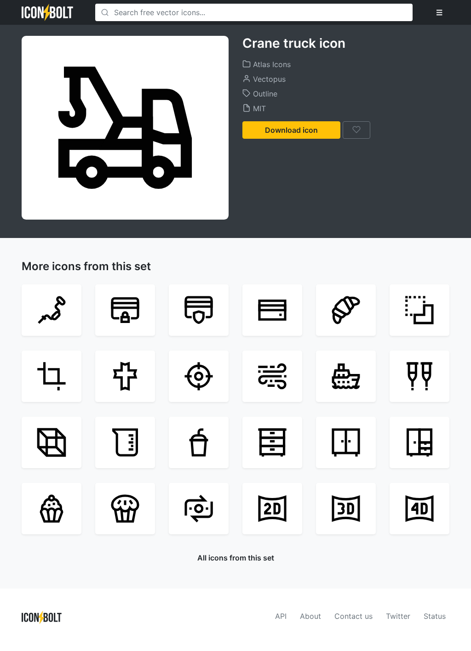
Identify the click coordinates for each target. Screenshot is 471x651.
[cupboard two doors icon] (346, 442)
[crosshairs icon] (199, 376)
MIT (258, 108)
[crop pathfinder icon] (419, 310)
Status (435, 616)
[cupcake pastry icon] (51, 508)
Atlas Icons (271, 64)
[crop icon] (51, 376)
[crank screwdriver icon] (51, 310)
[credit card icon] (272, 310)
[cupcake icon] (125, 508)
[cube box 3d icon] (51, 442)
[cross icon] (125, 376)
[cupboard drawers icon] (272, 442)
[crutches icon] (419, 376)
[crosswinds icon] (272, 376)
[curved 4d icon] (419, 508)
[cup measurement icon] (125, 442)
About (310, 616)
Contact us (353, 616)
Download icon (291, 130)
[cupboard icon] (419, 442)
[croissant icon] (346, 310)
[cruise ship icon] (346, 376)
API (281, 616)
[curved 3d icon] (346, 508)
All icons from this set (235, 557)
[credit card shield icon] (199, 310)
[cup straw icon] (199, 442)
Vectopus (268, 79)
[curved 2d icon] (272, 508)
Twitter (398, 616)
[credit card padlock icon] (125, 310)
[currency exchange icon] (199, 508)
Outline (264, 93)
